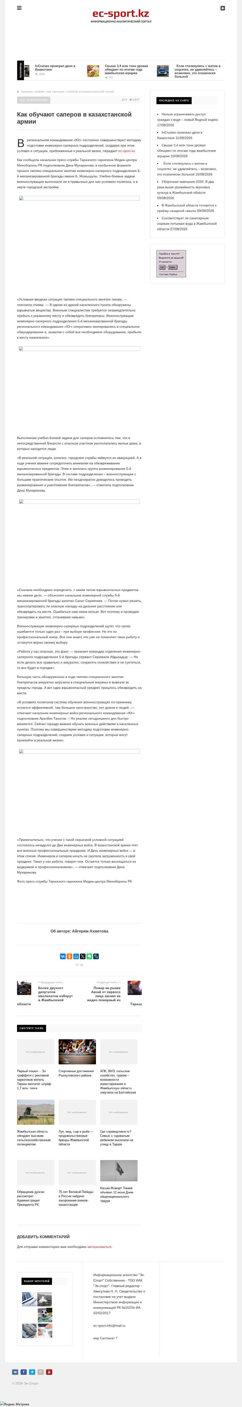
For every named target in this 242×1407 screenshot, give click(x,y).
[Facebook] (24, 1372)
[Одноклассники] (69, 956)
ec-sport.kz (126, 151)
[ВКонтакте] (63, 956)
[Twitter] (32, 1372)
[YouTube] (49, 1372)
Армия (39, 91)
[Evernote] (89, 956)
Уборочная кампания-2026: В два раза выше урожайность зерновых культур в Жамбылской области (185, 187)
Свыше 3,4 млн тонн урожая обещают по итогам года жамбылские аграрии (115, 69)
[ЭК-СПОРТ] (121, 11)
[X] (83, 956)
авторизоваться (99, 1247)
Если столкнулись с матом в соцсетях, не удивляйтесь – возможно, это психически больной (186, 71)
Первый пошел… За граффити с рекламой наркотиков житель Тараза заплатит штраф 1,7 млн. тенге (34, 1079)
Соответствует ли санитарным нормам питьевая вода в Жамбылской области (187, 223)
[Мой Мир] (76, 956)
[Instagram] (41, 1372)
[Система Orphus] (171, 253)
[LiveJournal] (96, 956)
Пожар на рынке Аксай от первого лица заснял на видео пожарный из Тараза (114, 996)
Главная (27, 91)
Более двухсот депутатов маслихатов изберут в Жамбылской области (45, 996)
